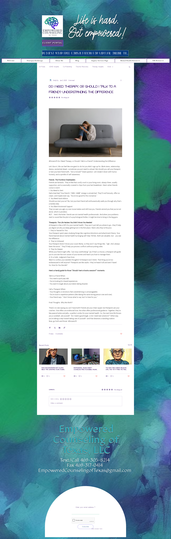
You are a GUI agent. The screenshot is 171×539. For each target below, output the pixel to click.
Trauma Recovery (82, 66)
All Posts (42, 66)
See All (130, 345)
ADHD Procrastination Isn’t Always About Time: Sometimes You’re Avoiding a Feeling (53, 368)
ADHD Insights (54, 66)
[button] (129, 67)
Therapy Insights (98, 66)
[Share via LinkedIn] (59, 328)
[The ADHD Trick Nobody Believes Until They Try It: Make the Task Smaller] (117, 357)
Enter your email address (85, 507)
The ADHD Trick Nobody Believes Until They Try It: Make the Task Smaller (116, 368)
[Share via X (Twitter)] (55, 328)
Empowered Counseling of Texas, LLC (86, 439)
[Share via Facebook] (50, 328)
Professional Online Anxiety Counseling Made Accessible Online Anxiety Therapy (85, 368)
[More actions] (121, 80)
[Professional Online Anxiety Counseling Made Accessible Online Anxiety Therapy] (85, 357)
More (109, 66)
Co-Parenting (67, 66)
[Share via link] (64, 328)
